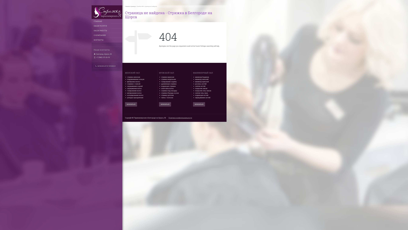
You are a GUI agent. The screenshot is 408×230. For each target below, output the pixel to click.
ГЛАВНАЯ (98, 21)
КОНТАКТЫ (98, 40)
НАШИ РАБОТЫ (100, 30)
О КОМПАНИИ (100, 35)
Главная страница (130, 6)
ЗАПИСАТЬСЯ (131, 104)
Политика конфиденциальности (180, 118)
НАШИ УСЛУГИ (100, 26)
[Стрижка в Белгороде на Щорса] (107, 12)
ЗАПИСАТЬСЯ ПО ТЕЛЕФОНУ (106, 66)
